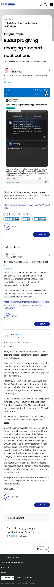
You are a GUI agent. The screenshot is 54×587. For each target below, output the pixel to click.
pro (28, 219)
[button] (45, 70)
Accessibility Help (10, 558)
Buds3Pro (27, 214)
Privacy (5, 567)
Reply (42, 324)
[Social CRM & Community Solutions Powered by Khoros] (43, 548)
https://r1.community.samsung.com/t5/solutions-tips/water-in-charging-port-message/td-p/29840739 (27, 305)
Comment (41, 234)
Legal (4, 572)
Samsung (42, 219)
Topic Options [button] (45, 26)
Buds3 (11, 214)
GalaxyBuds (14, 219)
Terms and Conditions (12, 563)
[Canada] (8, 4)
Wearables (8, 82)
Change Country (23, 578)
